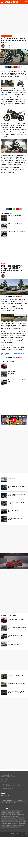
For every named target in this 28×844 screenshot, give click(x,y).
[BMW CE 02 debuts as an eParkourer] (4, 234)
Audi (23, 814)
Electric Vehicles (13, 353)
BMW (10, 814)
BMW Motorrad (13, 206)
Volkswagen (4, 816)
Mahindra (11, 821)
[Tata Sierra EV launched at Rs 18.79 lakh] (4, 382)
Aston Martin (9, 825)
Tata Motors (12, 818)
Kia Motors (15, 823)
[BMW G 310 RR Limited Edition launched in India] (4, 226)
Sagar (9, 45)
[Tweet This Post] (10, 296)
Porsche (19, 814)
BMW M (3, 825)
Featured (4, 812)
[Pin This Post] (15, 66)
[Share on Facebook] (6, 66)
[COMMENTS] (21, 66)
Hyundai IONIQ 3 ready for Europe (16, 364)
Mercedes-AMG (20, 818)
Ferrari (17, 827)
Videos (25, 833)
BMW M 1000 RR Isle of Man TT (15, 215)
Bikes (21, 833)
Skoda (15, 821)
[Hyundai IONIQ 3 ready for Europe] (4, 366)
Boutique (12, 827)
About (2, 833)
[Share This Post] (9, 66)
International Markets (7, 810)
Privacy (12, 833)
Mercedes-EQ (4, 354)
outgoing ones (5, 94)
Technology (4, 821)
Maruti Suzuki (5, 818)
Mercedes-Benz (21, 353)
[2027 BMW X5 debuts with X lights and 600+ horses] (4, 374)
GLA (9, 327)
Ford (10, 816)
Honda (11, 819)
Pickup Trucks (5, 827)
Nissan (20, 821)
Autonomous (22, 819)
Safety (9, 823)
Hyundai (14, 814)
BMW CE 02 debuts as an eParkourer (16, 231)
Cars (17, 833)
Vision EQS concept (8, 299)
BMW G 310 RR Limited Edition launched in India (15, 224)
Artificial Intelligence (19, 825)
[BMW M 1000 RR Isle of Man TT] (4, 218)
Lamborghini (22, 823)
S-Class (24, 345)
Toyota (17, 812)
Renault (16, 819)
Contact (7, 833)
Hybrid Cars (4, 814)
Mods (24, 821)
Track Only (4, 823)
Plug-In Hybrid (5, 819)
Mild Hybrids (15, 816)
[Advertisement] (14, 18)
